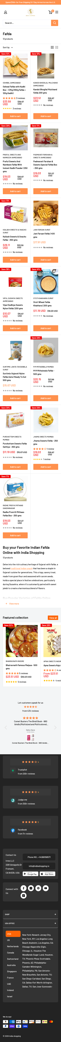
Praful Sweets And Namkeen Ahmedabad (12, 156)
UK (8, 940)
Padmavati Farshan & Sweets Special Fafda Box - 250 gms (45, 164)
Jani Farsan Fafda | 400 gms (44, 235)
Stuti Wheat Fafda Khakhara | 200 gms (42, 304)
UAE (9, 984)
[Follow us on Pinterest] (38, 888)
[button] (9, 98)
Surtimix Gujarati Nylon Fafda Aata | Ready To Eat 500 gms (14, 376)
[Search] (54, 23)
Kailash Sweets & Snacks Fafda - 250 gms (14, 238)
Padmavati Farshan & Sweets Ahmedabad (42, 156)
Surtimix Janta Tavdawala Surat (15, 368)
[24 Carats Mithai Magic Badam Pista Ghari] (34, 738)
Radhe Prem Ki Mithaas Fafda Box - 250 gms (13, 514)
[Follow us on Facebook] (24, 888)
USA (9, 934)
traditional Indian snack (21, 568)
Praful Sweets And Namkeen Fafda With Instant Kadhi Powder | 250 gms (15, 166)
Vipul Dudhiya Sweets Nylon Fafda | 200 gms (13, 306)
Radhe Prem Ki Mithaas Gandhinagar (13, 506)
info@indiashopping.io (39, 866)
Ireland (10, 990)
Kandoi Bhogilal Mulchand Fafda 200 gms (45, 91)
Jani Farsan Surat (41, 230)
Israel (9, 996)
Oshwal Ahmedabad (12, 83)
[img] (30, 707)
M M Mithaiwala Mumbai (43, 367)
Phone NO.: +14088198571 (39, 857)
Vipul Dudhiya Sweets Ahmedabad (13, 299)
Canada (10, 952)
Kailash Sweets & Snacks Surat (14, 231)
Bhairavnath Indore (15, 661)
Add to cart (15, 116)
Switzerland (12, 959)
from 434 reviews (30, 710)
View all (53, 618)
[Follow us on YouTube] (46, 888)
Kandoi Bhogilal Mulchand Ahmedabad (45, 84)
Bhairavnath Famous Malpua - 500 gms (21, 667)
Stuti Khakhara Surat (43, 298)
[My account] (5, 12)
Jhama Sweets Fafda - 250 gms (45, 442)
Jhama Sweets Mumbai (43, 437)
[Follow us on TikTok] (24, 896)
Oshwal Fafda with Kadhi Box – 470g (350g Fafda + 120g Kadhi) (14, 90)
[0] (50, 12)
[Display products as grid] (52, 47)
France (10, 977)
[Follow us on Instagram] (31, 888)
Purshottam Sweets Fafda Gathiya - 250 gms (15, 445)
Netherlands (13, 946)
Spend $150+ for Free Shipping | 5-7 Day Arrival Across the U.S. (31, 2)
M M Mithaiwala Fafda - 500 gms (43, 372)
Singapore (12, 971)
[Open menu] (56, 12)
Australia (11, 965)
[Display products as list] (57, 47)
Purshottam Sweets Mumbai (12, 438)
